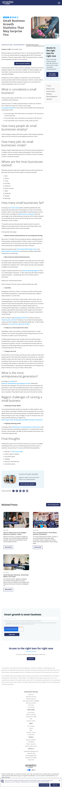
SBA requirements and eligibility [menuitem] (31, 701)
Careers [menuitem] (31, 728)
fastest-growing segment (31, 270)
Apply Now (31, 658)
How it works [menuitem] (31, 709)
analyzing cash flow (21, 318)
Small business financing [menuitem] (31, 691)
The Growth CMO (22, 249)
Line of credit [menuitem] (31, 707)
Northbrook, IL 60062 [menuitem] (31, 757)
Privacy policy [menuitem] (31, 734)
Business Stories (50, 91)
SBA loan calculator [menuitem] (31, 714)
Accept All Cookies (44, 785)
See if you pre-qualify (23, 63)
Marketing (49, 94)
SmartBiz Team (17, 49)
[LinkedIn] (13, 17)
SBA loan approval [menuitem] (31, 698)
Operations (49, 99)
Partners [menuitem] (31, 737)
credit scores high (17, 451)
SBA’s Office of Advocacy (27, 214)
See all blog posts (53, 504)
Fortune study (14, 208)
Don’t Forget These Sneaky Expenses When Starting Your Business (22, 420)
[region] (31, 782)
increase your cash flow (9, 320)
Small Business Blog (7, 44)
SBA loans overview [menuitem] (31, 696)
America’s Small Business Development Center (16, 383)
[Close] (59, 780)
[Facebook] (15, 17)
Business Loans (50, 89)
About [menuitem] (31, 723)
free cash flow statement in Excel (19, 324)
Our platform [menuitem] (31, 742)
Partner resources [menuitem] (31, 744)
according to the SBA (8, 108)
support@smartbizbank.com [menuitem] (31, 751)
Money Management (19, 44)
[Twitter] (10, 17)
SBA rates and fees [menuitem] (31, 703)
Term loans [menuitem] (31, 705)
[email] (17, 17)
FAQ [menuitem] (31, 718)
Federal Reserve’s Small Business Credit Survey (26, 427)
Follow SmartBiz (6, 491)
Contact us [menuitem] (31, 748)
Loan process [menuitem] (31, 712)
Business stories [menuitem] (31, 721)
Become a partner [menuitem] (31, 739)
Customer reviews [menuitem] (31, 732)
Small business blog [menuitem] (31, 716)
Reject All (55, 785)
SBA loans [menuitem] (31, 694)
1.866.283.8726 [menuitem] (31, 753)
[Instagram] (24, 491)
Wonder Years (32, 249)
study (12, 381)
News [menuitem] (31, 730)
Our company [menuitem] (31, 726)
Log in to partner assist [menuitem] (31, 746)
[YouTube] (27, 491)
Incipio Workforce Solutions (10, 251)
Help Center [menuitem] (31, 759)
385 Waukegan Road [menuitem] (31, 755)
